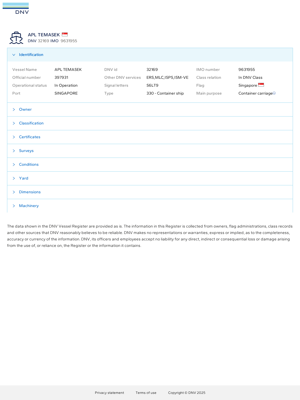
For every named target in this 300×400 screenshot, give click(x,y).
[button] (150, 54)
